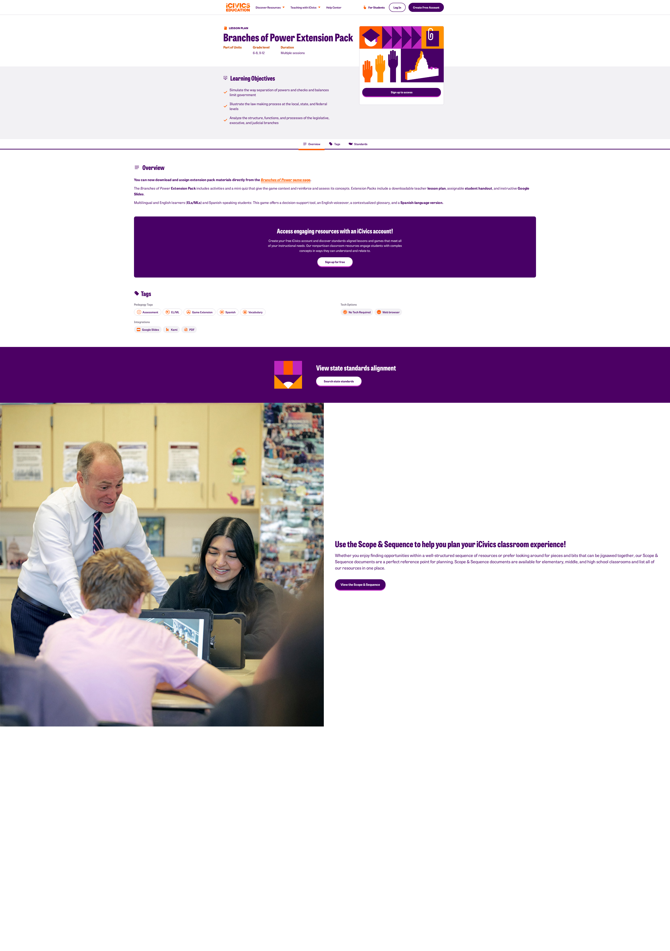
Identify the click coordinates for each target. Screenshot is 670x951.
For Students (376, 7)
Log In (397, 7)
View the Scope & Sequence (360, 584)
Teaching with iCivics (304, 7)
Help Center (333, 7)
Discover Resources (268, 7)
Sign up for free (335, 262)
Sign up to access (401, 92)
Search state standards (339, 381)
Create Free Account (426, 7)
